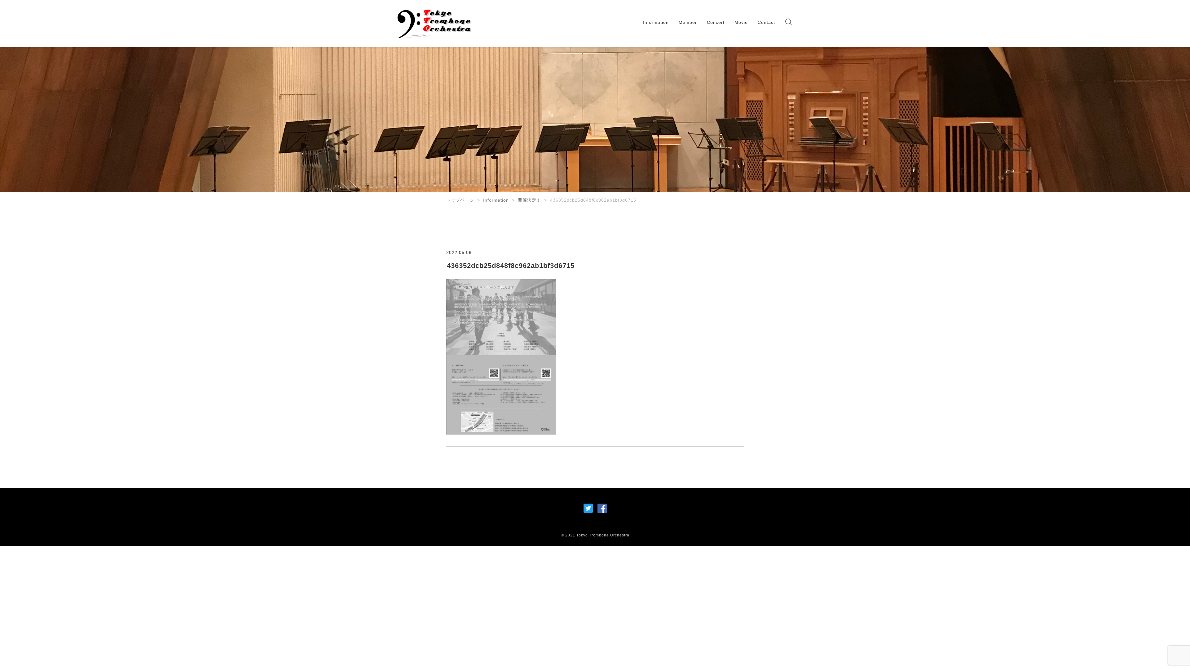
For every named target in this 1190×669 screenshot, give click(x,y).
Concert (716, 22)
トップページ (460, 200)
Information (656, 22)
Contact (766, 22)
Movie (741, 22)
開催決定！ (529, 200)
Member (688, 22)
